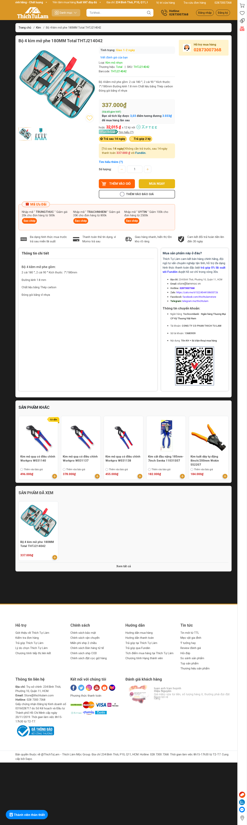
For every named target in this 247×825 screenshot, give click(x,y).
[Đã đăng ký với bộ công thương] (34, 730)
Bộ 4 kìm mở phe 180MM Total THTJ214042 (37, 544)
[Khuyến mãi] (242, 21)
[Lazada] (112, 688)
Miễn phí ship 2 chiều (83, 643)
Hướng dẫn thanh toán (139, 638)
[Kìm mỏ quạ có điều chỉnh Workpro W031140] (38, 436)
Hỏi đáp (185, 653)
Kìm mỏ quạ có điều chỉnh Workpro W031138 (122, 458)
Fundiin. (140, 153)
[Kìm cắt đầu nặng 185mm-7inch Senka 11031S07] (166, 436)
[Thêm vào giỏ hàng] (54, 476)
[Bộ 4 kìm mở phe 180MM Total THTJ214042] (38, 521)
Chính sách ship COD (83, 653)
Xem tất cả (123, 566)
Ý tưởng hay (188, 643)
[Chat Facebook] (242, 809)
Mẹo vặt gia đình (190, 638)
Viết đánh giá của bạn (114, 57)
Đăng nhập (205, 12)
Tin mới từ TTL (189, 633)
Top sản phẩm (189, 663)
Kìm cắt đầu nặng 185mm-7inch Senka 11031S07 (166, 458)
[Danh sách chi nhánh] (242, 818)
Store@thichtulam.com (39, 695)
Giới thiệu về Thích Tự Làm (32, 633)
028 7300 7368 (36, 699)
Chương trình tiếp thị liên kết (33, 653)
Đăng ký (223, 12)
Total (119, 67)
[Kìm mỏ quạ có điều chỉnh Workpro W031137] (81, 436)
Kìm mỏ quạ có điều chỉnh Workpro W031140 (37, 458)
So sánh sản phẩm (192, 658)
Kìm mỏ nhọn (114, 62)
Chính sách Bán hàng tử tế (87, 648)
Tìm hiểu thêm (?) (111, 162)
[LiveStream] (242, 28)
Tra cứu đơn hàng (195, 2)
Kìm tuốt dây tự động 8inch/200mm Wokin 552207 (204, 460)
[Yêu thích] (242, 13)
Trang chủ (25, 27)
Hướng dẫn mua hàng (139, 633)
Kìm (38, 27)
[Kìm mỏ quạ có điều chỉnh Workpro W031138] (123, 436)
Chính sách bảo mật (83, 633)
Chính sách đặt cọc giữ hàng (88, 658)
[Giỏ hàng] (242, 5)
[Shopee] (104, 688)
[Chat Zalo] (242, 802)
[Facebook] (73, 688)
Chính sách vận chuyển (85, 638)
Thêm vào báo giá (140, 194)
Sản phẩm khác (34, 407)
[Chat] (242, 795)
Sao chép (29, 220)
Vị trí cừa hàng (165, 2)
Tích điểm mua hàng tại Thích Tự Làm (149, 653)
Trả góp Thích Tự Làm (29, 643)
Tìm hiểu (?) (126, 132)
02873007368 (223, 2)
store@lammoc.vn (189, 283)
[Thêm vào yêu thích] (89, 118)
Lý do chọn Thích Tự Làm (31, 648)
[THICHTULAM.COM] (32, 13)
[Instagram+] (89, 688)
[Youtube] (97, 688)
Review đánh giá (190, 648)
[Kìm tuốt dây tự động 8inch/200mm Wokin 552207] (208, 436)
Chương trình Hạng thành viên (144, 658)
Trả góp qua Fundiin (137, 648)
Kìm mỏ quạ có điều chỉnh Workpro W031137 (80, 458)
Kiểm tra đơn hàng (27, 638)
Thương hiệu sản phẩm (195, 668)
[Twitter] (81, 688)
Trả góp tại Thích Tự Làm (141, 643)
